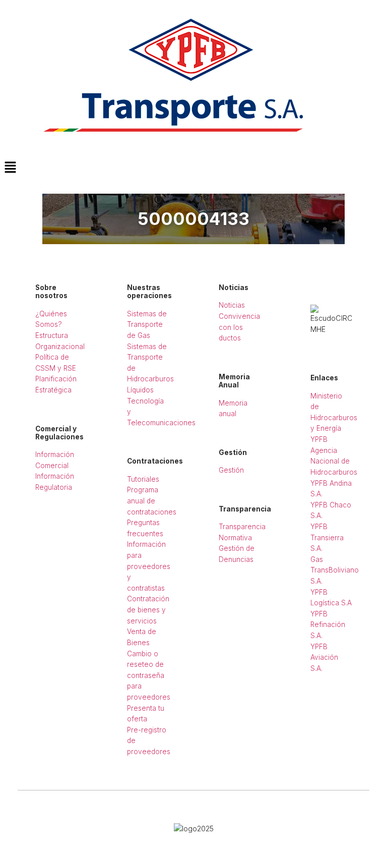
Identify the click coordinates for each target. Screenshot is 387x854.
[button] (193, 168)
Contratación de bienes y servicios (148, 609)
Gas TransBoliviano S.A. (334, 570)
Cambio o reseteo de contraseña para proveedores (148, 675)
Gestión (231, 470)
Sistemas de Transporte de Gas (147, 324)
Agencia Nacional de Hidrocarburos (333, 461)
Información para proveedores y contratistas (148, 566)
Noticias (232, 305)
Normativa (235, 538)
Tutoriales (143, 479)
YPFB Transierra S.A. (327, 537)
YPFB (319, 439)
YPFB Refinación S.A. (327, 625)
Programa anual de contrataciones (151, 501)
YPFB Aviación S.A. (324, 657)
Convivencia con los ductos (239, 327)
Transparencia (242, 527)
